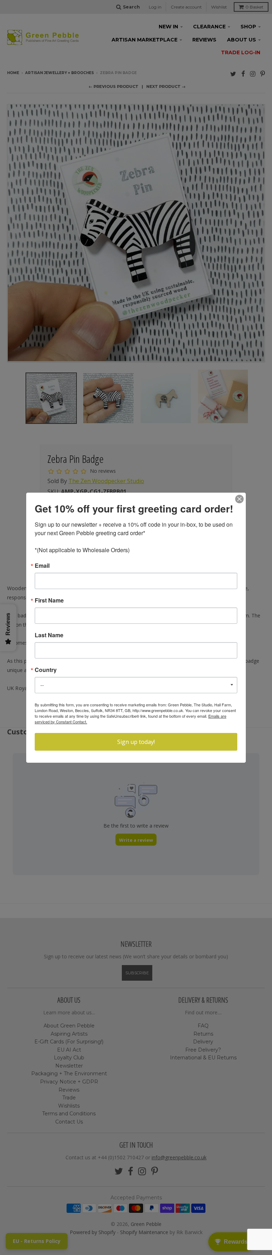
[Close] (239, 499)
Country (46, 670)
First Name (49, 600)
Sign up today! (136, 742)
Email (42, 565)
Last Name (49, 635)
